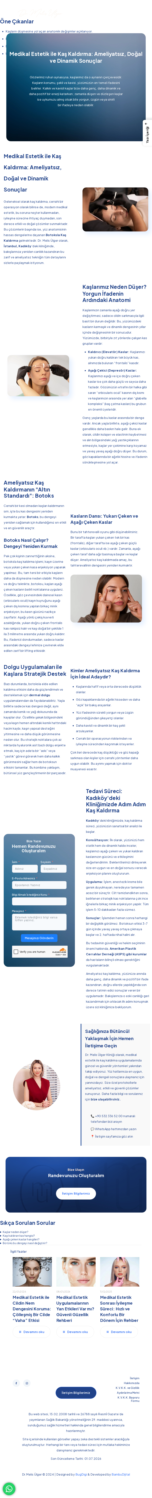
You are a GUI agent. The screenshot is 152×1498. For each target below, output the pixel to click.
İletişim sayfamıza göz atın (114, 1136)
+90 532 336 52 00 (109, 1116)
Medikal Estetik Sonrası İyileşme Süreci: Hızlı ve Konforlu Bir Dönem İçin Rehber (119, 1309)
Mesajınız (18, 911)
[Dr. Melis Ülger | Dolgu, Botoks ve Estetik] (40, 13)
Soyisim (46, 862)
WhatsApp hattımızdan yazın (115, 1129)
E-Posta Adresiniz (23, 878)
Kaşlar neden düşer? (16, 1232)
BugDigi (81, 1474)
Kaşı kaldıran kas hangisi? (19, 1235)
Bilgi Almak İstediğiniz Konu (29, 894)
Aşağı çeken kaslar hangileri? (21, 1239)
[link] (13, 13)
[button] (147, 133)
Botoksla (53, 235)
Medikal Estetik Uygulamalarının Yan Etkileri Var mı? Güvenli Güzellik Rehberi (75, 1309)
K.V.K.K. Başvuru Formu (128, 1399)
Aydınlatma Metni (128, 1392)
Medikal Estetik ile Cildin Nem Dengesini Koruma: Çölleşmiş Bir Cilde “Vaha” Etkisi (32, 1309)
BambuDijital (121, 1474)
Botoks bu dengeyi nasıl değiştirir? (25, 1243)
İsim (14, 862)
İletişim (134, 1378)
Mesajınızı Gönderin (39, 938)
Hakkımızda (131, 1383)
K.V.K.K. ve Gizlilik (127, 1387)
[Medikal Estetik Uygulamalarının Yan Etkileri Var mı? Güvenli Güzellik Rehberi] (76, 1272)
